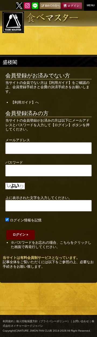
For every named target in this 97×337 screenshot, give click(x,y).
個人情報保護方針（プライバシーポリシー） (43, 321)
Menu (91, 5)
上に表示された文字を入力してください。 (38, 198)
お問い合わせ (81, 321)
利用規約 (8, 321)
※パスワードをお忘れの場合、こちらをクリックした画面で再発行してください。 (51, 244)
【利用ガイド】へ (25, 102)
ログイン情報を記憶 (25, 220)
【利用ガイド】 (59, 83)
